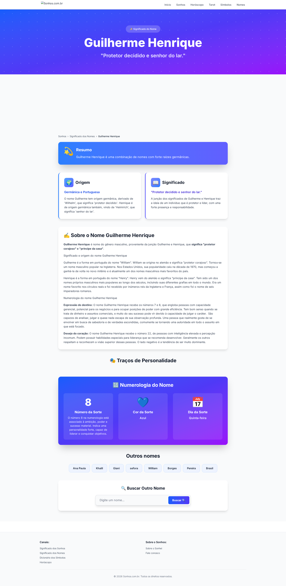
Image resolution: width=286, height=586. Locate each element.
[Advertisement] (143, 110)
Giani (116, 468)
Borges (172, 468)
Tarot (212, 4)
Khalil (99, 468)
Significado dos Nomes (82, 136)
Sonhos (180, 4)
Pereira (191, 468)
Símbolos (225, 4)
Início (168, 4)
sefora (134, 468)
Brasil (209, 468)
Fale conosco (153, 553)
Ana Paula (79, 468)
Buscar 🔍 (178, 500)
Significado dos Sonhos (52, 548)
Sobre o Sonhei (154, 548)
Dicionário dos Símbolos (52, 557)
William (152, 468)
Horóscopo (197, 4)
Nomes (241, 4)
